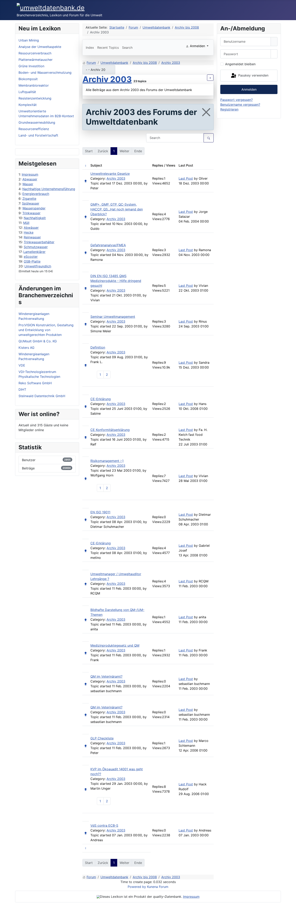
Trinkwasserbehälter (39, 242)
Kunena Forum (157, 887)
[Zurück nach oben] (291, 899)
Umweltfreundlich (37, 266)
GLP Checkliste (102, 738)
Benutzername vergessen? (240, 105)
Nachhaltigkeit (35, 218)
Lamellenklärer (34, 252)
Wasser (27, 184)
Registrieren (229, 109)
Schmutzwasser (36, 247)
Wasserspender (34, 208)
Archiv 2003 (107, 79)
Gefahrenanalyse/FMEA (108, 245)
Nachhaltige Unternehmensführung (48, 189)
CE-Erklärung (100, 399)
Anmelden (249, 89)
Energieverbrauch (35, 194)
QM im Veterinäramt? (106, 676)
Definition (97, 347)
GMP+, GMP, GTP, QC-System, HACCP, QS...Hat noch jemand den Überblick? (116, 209)
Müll (26, 223)
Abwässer (31, 228)
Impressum (30, 174)
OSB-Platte (32, 261)
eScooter (31, 257)
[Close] (206, 112)
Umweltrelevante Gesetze (110, 174)
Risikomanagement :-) (107, 461)
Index (90, 48)
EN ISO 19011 (100, 512)
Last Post (186, 178)
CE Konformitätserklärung (110, 430)
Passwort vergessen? (236, 100)
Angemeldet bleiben (240, 64)
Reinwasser (32, 237)
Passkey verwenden (252, 75)
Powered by (137, 887)
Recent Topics (108, 48)
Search (127, 48)
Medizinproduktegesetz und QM (114, 645)
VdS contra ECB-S (104, 825)
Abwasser (29, 179)
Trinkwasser (31, 213)
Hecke (28, 232)
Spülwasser (30, 203)
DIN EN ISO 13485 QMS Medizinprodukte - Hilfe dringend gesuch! (115, 281)
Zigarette (29, 199)
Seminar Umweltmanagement (112, 317)
